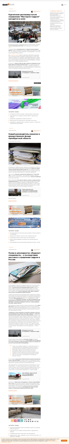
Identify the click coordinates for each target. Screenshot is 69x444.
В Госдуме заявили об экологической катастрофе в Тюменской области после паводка (25, 234)
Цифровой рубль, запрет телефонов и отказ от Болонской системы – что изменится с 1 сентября (25, 436)
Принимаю (64, 440)
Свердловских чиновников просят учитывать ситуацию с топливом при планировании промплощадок (25, 123)
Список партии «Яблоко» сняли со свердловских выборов (57, 18)
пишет (26, 298)
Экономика (10, 390)
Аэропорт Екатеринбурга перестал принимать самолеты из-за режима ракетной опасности (25, 428)
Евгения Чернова (37, 130)
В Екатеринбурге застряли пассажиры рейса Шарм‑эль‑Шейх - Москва (25, 242)
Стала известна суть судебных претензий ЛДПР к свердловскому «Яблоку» (24, 116)
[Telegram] (37, 83)
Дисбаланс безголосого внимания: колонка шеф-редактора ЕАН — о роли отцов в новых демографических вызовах (57, 14)
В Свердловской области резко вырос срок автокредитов (22, 237)
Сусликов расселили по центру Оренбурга (56, 24)
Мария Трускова (36, 11)
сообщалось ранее (14, 55)
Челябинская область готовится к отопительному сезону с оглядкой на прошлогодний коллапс (57, 20)
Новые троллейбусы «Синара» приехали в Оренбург (56, 29)
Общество (15, 390)
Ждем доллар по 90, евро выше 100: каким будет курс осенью (23, 120)
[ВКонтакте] (34, 83)
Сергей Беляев (36, 249)
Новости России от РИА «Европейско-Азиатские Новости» (6, 5)
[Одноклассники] (36, 83)
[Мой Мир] (38, 83)
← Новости (10, 128)
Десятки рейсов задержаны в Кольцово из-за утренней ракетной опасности (24, 240)
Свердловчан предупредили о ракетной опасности (21, 118)
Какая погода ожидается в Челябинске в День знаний (55, 26)
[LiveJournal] (40, 83)
